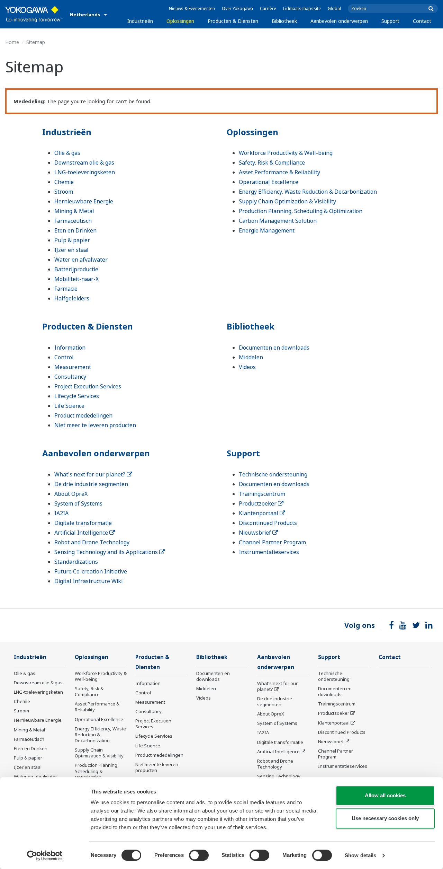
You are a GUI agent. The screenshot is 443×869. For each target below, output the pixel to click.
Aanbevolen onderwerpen (339, 21)
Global (334, 8)
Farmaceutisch (73, 221)
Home (12, 42)
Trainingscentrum (262, 494)
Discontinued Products (268, 523)
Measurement (72, 367)
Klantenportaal (259, 513)
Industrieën (140, 21)
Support (390, 21)
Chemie (64, 182)
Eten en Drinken (75, 230)
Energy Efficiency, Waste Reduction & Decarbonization (308, 191)
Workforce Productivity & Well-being (286, 153)
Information (69, 347)
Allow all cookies (385, 795)
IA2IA (61, 513)
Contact (422, 21)
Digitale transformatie (83, 523)
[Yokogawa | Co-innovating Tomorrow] (34, 14)
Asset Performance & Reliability (279, 172)
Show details (360, 855)
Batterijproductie (76, 269)
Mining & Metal (74, 211)
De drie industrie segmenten (91, 484)
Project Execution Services (87, 386)
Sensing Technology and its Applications (106, 552)
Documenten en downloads (274, 347)
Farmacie (66, 288)
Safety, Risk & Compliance (272, 162)
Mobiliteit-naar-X (76, 279)
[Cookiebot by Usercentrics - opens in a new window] (45, 855)
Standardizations (76, 561)
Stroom (63, 191)
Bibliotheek (284, 21)
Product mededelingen (83, 415)
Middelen (251, 357)
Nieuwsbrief (255, 532)
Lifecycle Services (76, 396)
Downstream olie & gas (84, 162)
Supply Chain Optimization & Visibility (287, 201)
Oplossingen (180, 21)
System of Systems (78, 503)
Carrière (268, 8)
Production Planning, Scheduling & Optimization (300, 211)
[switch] (199, 855)
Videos (247, 367)
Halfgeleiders (71, 298)
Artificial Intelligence (81, 532)
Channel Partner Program (272, 542)
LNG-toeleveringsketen (84, 172)
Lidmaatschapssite (302, 8)
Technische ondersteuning (273, 474)
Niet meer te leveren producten (95, 425)
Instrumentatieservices (269, 552)
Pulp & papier (72, 240)
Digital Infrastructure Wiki (88, 581)
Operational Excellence (268, 182)
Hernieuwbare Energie (83, 201)
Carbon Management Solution (278, 221)
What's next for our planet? (90, 474)
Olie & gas (67, 153)
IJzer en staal (71, 250)
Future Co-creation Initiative (90, 571)
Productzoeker (258, 503)
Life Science (69, 406)
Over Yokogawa (237, 8)
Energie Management (267, 230)
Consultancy (70, 376)
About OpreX (71, 494)
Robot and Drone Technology (91, 542)
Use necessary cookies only (385, 818)
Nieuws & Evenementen (192, 8)
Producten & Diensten (233, 21)
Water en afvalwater (81, 259)
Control (64, 357)
